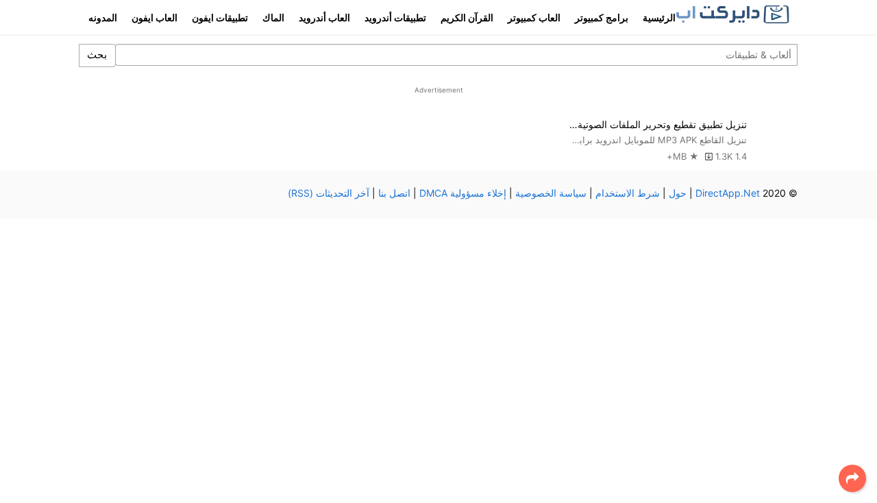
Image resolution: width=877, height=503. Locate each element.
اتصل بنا (394, 193)
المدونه (102, 17)
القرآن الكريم (467, 17)
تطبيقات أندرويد (395, 17)
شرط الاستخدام (627, 193)
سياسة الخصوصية (550, 193)
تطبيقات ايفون (220, 17)
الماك (273, 17)
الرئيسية (659, 17)
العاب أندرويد (324, 17)
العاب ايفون (154, 17)
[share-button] (852, 478)
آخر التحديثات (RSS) (328, 193)
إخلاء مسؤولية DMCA (462, 193)
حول (678, 193)
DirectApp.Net (727, 193)
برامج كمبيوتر (601, 17)
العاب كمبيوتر (534, 17)
